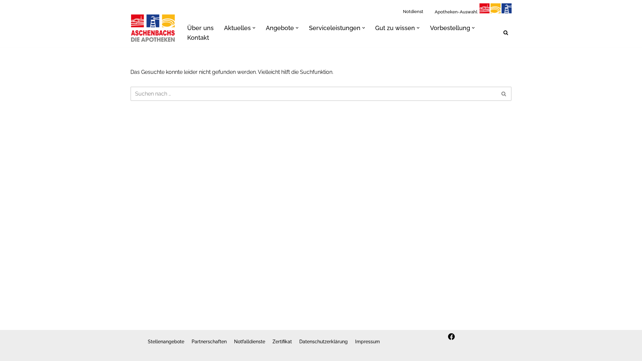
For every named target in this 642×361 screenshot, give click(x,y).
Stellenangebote (166, 341)
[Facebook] (451, 337)
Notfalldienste (249, 341)
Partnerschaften (209, 341)
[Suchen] (505, 32)
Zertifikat (282, 341)
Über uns (200, 27)
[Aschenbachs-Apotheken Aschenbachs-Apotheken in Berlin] (153, 28)
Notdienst (413, 11)
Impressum (367, 341)
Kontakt (198, 37)
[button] (253, 27)
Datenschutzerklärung (323, 341)
